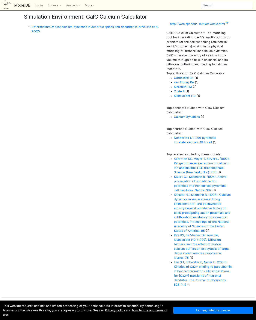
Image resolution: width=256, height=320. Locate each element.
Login (39, 5)
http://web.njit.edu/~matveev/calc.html (198, 24)
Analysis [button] (72, 5)
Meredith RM (183, 87)
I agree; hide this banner (213, 310)
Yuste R (179, 91)
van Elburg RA (184, 82)
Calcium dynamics (187, 117)
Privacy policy (115, 310)
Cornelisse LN (184, 78)
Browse (53, 5)
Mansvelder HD (185, 96)
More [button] (88, 5)
